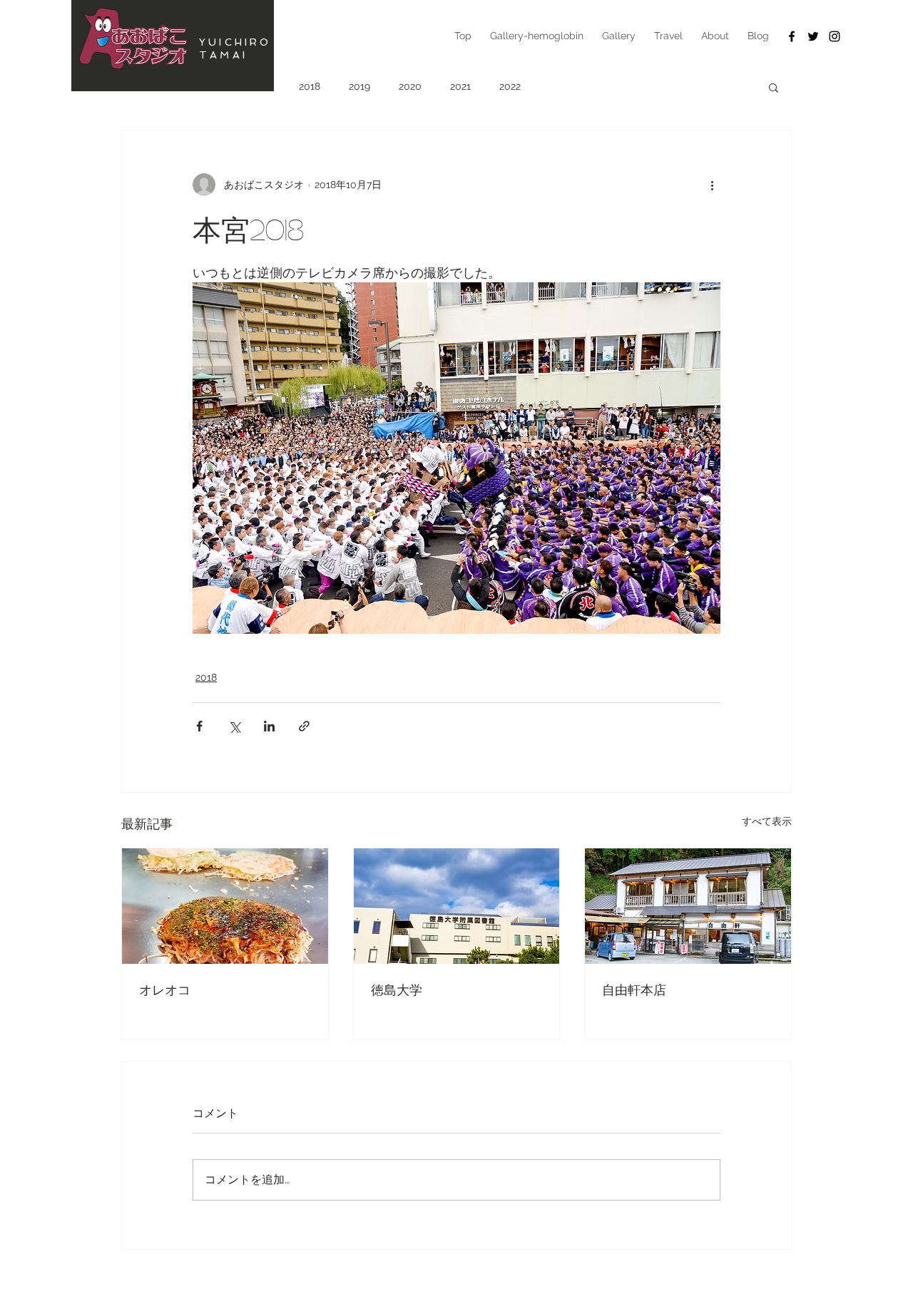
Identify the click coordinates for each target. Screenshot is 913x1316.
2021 (460, 86)
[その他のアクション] (711, 184)
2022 (510, 86)
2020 (410, 86)
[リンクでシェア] (304, 726)
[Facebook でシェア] (199, 726)
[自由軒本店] (688, 906)
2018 (309, 86)
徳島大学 (396, 989)
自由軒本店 (634, 989)
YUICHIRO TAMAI (235, 48)
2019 (359, 86)
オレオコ (164, 989)
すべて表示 (767, 821)
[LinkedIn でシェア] (269, 726)
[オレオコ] (225, 906)
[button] (773, 87)
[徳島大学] (457, 906)
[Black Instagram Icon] (834, 36)
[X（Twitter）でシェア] (234, 726)
